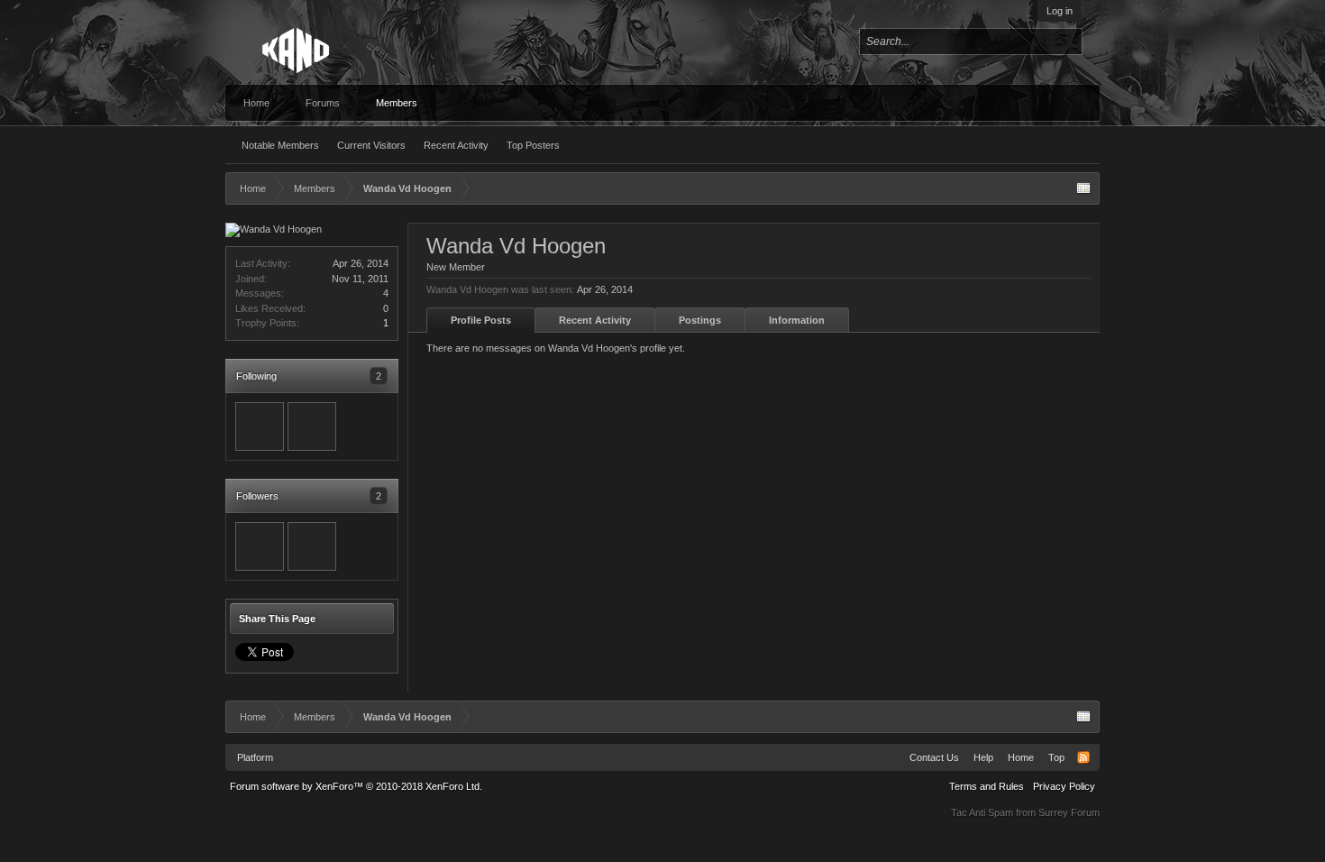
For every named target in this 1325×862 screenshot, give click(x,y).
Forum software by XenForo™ (356, 786)
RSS (1083, 757)
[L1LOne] (312, 426)
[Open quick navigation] (1083, 188)
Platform (255, 757)
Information (797, 320)
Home (256, 102)
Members (396, 102)
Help (983, 757)
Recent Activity (456, 145)
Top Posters (533, 145)
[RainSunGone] (259, 426)
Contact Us (934, 757)
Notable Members (280, 145)
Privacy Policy (1064, 786)
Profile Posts (481, 320)
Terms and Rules (986, 786)
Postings (700, 320)
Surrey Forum (1069, 812)
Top (1056, 757)
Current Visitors (371, 145)
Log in (1059, 10)
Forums (323, 102)
